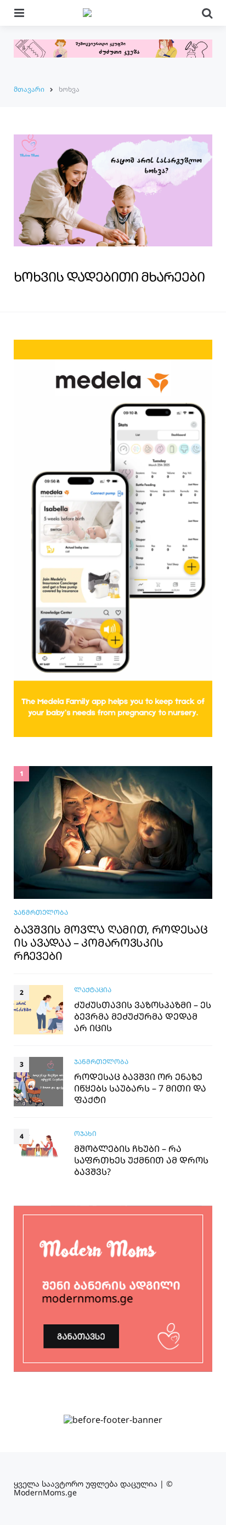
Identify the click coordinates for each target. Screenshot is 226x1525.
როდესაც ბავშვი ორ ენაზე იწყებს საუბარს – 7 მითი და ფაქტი (140, 1088)
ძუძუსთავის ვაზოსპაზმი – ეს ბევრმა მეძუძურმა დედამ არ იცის (142, 1016)
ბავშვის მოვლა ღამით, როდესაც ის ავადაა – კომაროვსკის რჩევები (111, 943)
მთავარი (29, 89)
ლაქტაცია (92, 989)
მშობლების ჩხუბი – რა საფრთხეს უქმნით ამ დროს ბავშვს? (141, 1160)
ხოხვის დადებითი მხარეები (109, 276)
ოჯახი (85, 1133)
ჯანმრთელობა (41, 912)
